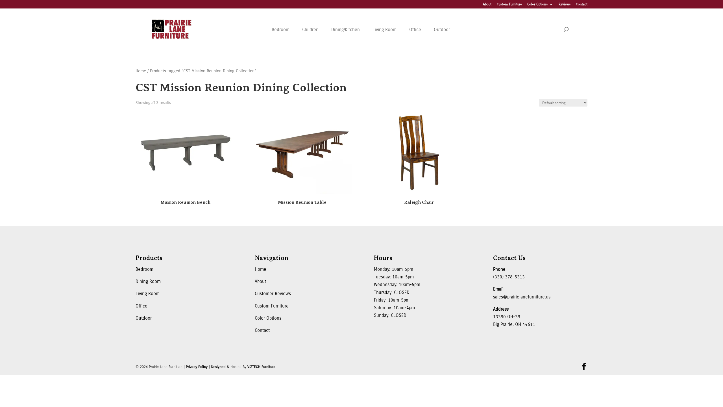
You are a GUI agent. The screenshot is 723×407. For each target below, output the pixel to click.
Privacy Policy (197, 367)
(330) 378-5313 (509, 277)
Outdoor (442, 29)
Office (415, 29)
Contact (581, 4)
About (487, 4)
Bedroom (280, 29)
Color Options (537, 4)
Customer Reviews (273, 293)
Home (141, 70)
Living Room (385, 29)
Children (310, 29)
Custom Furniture (509, 4)
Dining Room (148, 281)
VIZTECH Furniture (261, 367)
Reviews (564, 4)
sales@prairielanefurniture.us (521, 297)
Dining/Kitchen (345, 29)
